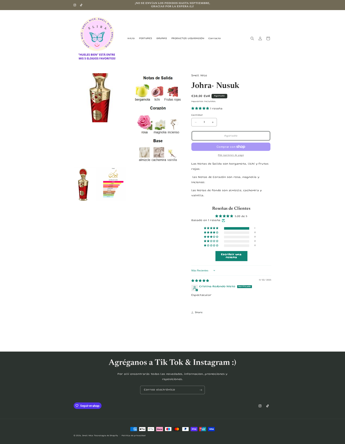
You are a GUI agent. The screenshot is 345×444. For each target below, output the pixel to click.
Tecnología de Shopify (106, 436)
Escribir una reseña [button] (231, 256)
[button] (252, 38)
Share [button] (199, 312)
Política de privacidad (134, 436)
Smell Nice (87, 436)
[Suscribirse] (201, 390)
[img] (200, 281)
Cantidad (197, 115)
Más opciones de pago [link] (231, 155)
